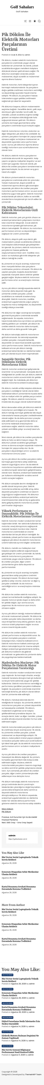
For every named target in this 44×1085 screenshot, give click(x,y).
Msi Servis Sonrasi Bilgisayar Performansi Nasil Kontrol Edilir (18, 1051)
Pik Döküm (6, 811)
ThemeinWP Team (33, 1074)
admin (27, 55)
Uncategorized (7, 975)
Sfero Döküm (7, 809)
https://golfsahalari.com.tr (17, 839)
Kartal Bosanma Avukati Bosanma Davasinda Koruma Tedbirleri (19, 887)
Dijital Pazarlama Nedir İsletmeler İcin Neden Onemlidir (21, 1022)
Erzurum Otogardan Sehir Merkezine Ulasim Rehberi (20, 873)
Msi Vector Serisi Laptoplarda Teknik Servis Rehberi (20, 858)
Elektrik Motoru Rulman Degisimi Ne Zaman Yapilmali (20, 1036)
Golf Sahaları (22, 7)
